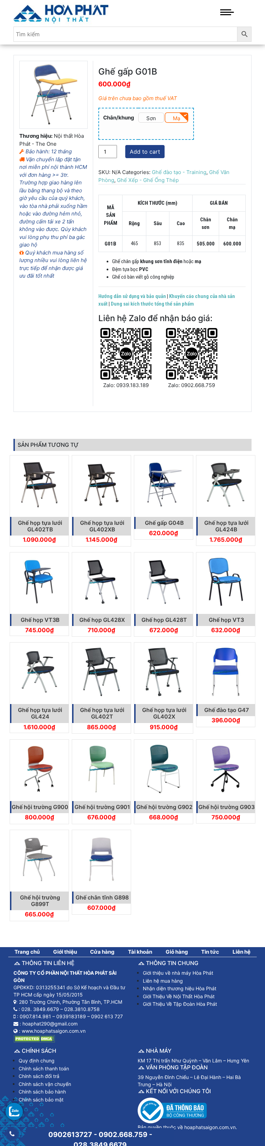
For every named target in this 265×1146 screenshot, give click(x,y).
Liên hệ (242, 951)
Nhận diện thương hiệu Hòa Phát (179, 988)
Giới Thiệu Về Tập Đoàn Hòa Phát (180, 1004)
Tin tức (210, 951)
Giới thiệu (65, 951)
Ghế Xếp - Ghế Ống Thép (148, 180)
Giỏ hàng (177, 951)
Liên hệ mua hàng (163, 981)
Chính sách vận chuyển (45, 1084)
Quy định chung (37, 1060)
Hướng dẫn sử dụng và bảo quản (132, 296)
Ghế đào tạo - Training (179, 172)
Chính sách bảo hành (42, 1092)
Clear (143, 129)
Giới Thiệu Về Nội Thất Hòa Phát (179, 996)
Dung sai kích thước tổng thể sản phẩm (152, 304)
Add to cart (145, 151)
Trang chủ (27, 951)
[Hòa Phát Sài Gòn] (60, 12)
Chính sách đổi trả (39, 1076)
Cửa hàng (102, 951)
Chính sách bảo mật (41, 1099)
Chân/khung (118, 117)
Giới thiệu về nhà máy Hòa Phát (178, 973)
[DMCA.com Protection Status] (34, 1038)
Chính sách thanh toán (44, 1068)
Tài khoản (140, 951)
